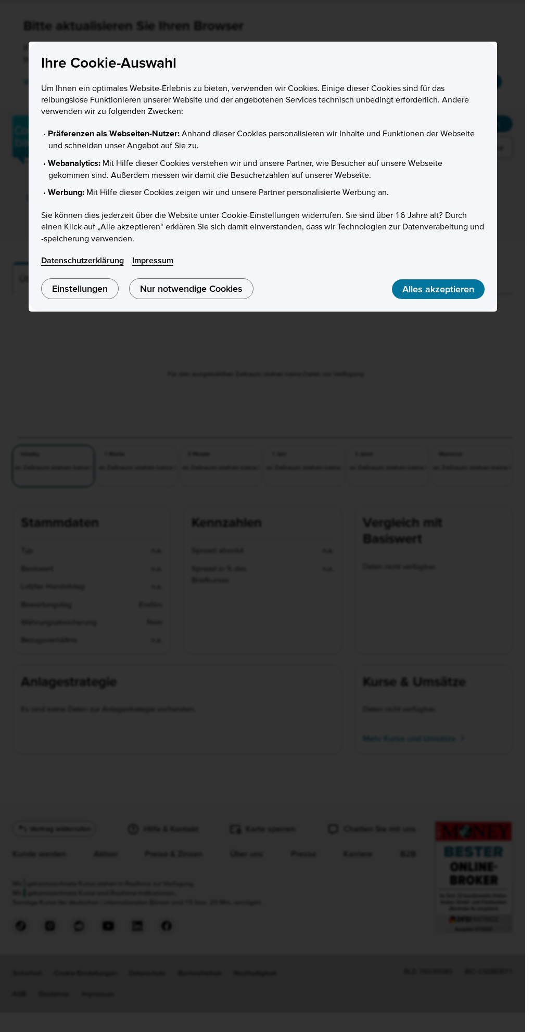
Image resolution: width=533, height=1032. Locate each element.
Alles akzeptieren (438, 288)
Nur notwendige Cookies (191, 288)
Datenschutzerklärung (82, 260)
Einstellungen (80, 288)
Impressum (152, 260)
